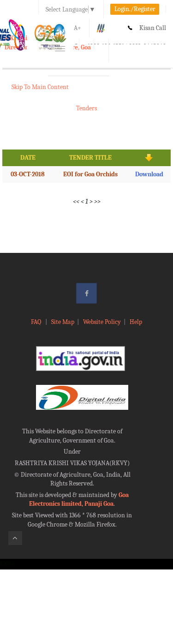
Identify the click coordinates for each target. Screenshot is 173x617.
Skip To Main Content (40, 87)
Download (149, 174)
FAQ (36, 322)
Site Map (62, 322)
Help (136, 322)
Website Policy (102, 322)
